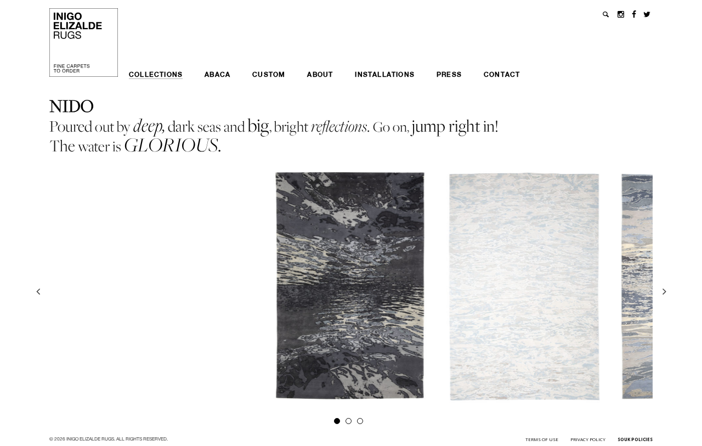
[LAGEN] (524, 286)
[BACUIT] (351, 286)
